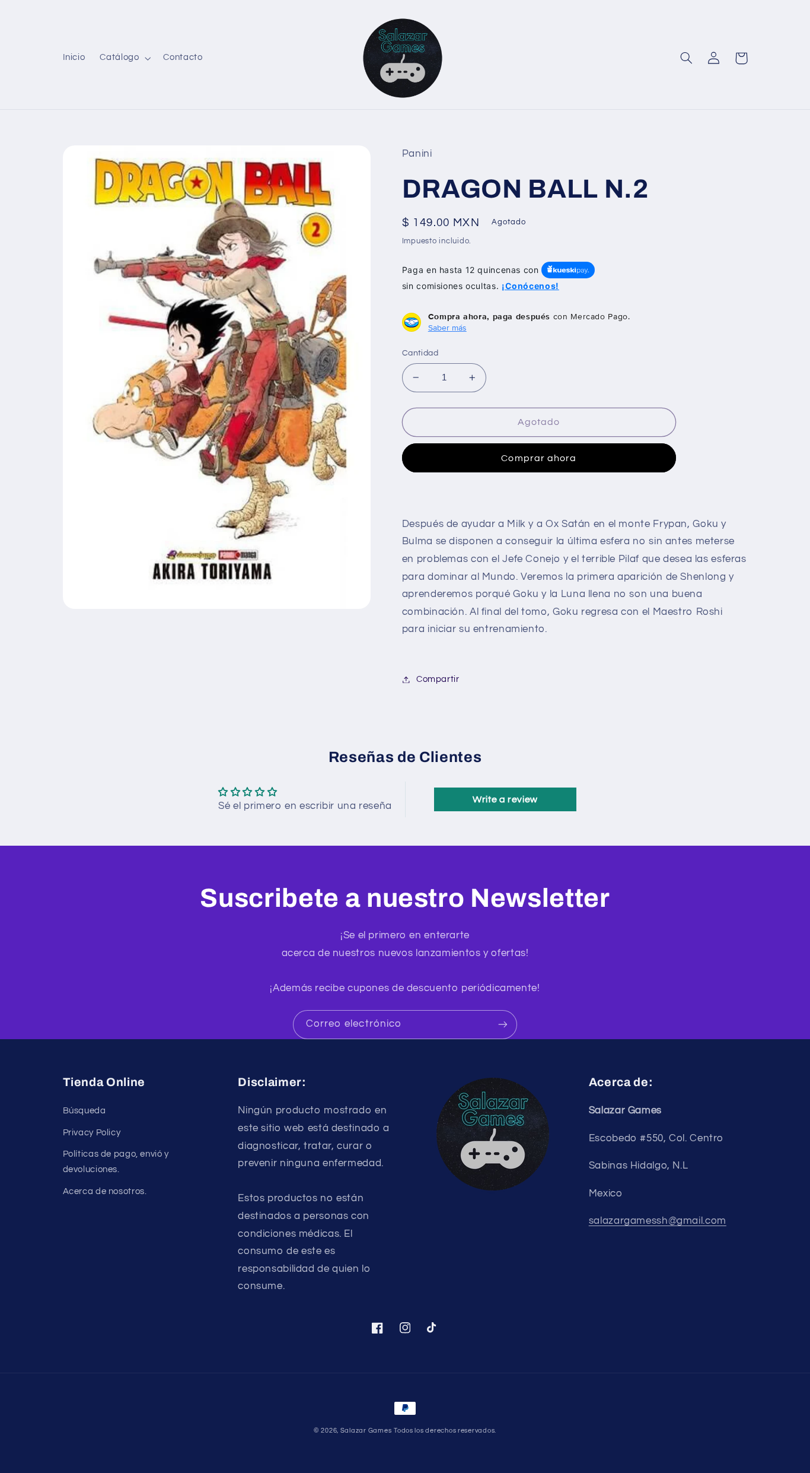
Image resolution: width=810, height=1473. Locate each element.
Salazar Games (366, 1430)
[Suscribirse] (502, 1024)
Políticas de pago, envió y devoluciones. (116, 1162)
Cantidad (420, 353)
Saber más (447, 328)
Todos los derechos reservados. (445, 1430)
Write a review (505, 799)
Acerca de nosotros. (105, 1191)
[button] (124, 58)
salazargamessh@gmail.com (657, 1220)
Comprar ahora (538, 458)
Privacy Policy (92, 1132)
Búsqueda (84, 1110)
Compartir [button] (438, 679)
